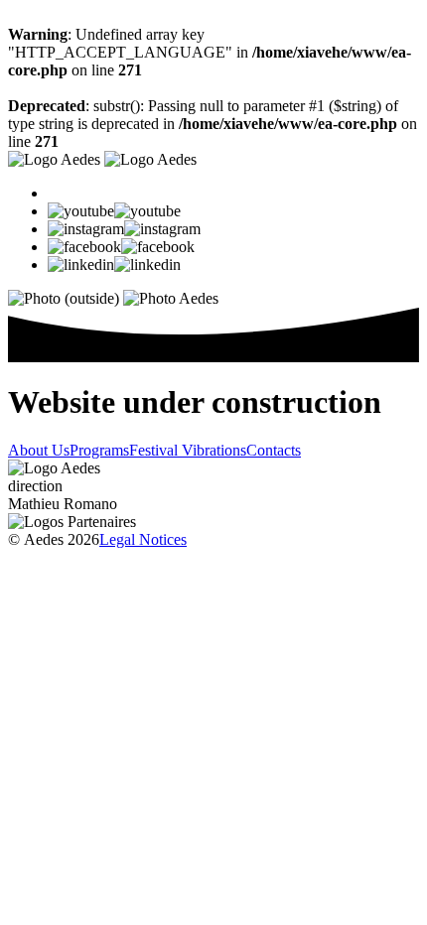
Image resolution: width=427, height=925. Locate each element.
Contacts (273, 450)
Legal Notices (143, 539)
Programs (99, 450)
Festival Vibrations (187, 450)
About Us (39, 450)
